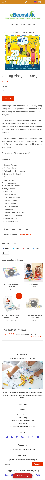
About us (22, 412)
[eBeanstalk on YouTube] (38, 437)
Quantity (5, 87)
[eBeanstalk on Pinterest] (17, 437)
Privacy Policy (22, 418)
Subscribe (38, 464)
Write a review (25, 234)
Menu (6, 2)
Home (3, 32)
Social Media (22, 423)
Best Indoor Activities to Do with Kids (22, 359)
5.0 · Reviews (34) (23, 476)
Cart (29, 2)
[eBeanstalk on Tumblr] (33, 437)
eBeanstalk (21, 471)
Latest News (22, 354)
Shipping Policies (22, 415)
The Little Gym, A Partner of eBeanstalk (22, 426)
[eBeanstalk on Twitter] (7, 437)
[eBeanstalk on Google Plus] (22, 437)
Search (22, 409)
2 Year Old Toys (13, 32)
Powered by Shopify (32, 471)
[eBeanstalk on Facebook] (12, 437)
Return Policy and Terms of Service (22, 420)
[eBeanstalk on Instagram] (28, 437)
